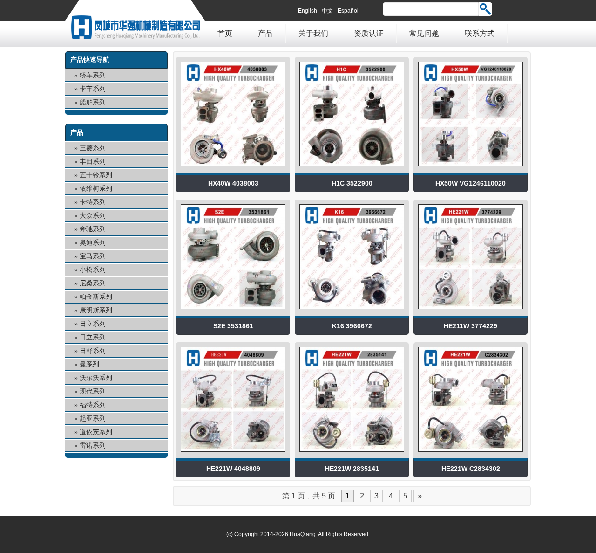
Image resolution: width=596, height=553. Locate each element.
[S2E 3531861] (233, 311)
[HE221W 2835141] (352, 454)
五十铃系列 (96, 175)
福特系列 (93, 404)
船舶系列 (93, 102)
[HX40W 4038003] (233, 169)
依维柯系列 (96, 188)
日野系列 (93, 350)
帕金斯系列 (96, 296)
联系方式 (479, 33)
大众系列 (93, 215)
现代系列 (93, 391)
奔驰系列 (93, 229)
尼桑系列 (93, 283)
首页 (224, 33)
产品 (265, 33)
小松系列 (93, 269)
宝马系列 (93, 256)
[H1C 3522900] (352, 169)
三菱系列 (93, 148)
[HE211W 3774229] (470, 311)
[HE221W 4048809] (233, 454)
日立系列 (93, 323)
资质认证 (369, 33)
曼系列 (89, 364)
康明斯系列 (96, 310)
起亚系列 (93, 418)
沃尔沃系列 (96, 377)
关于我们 (313, 33)
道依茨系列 (96, 432)
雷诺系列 (93, 445)
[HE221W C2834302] (470, 454)
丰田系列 (93, 161)
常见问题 (424, 33)
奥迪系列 (93, 242)
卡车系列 (93, 88)
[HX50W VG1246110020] (470, 169)
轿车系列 (93, 75)
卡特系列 (93, 202)
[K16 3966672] (352, 311)
